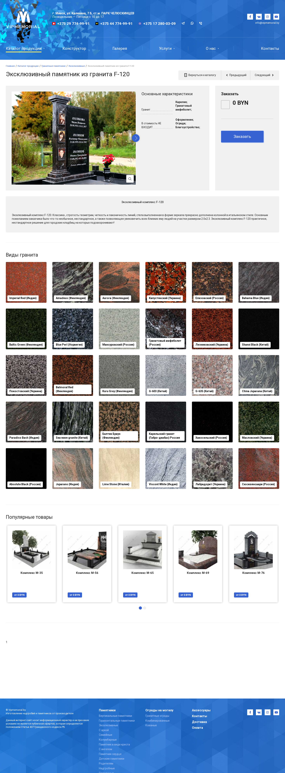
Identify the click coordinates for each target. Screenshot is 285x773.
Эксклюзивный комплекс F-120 (142, 202)
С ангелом (105, 749)
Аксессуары (201, 710)
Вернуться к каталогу (202, 75)
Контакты (199, 716)
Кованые (151, 725)
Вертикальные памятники (115, 715)
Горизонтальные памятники (117, 720)
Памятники (107, 710)
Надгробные (107, 768)
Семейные (105, 734)
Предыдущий (237, 75)
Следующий (263, 75)
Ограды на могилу (159, 710)
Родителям (106, 763)
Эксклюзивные (108, 725)
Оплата (197, 728)
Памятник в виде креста (114, 744)
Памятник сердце (110, 754)
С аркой (104, 730)
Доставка (199, 722)
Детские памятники (111, 758)
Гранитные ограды (157, 715)
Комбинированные (157, 720)
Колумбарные (108, 739)
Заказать (242, 136)
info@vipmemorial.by (267, 22)
